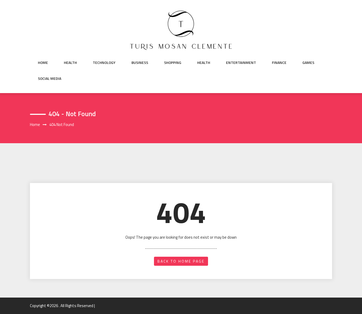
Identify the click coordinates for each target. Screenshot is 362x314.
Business (139, 62)
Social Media (49, 78)
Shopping (172, 62)
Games (308, 62)
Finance (279, 62)
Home (43, 62)
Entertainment (241, 62)
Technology (104, 62)
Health (70, 62)
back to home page (181, 261)
